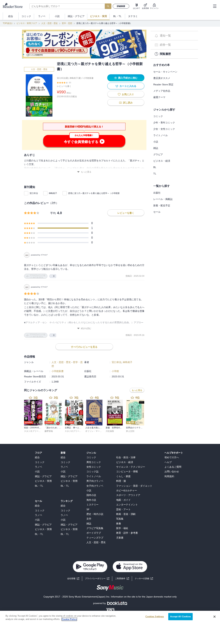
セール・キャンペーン (165, 71)
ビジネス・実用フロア (26, 23)
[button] (144, 578)
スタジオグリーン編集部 (35, 431)
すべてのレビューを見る (84, 346)
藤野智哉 (49, 431)
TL (154, 173)
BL (154, 167)
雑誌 (155, 148)
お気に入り (128, 94)
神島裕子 (53, 193)
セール (157, 211)
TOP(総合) (7, 23)
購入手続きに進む (128, 77)
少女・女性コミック (164, 129)
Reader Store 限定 (163, 84)
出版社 (157, 192)
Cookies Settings (154, 616)
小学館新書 (88, 78)
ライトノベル (160, 135)
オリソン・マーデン (94, 431)
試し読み (128, 102)
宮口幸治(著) (63, 78)
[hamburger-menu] (215, 6)
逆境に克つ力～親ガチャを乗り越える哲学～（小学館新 (94, 193)
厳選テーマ (159, 97)
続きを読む (86, 328)
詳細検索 (121, 6)
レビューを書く (64, 86)
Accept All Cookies (180, 616)
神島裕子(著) (75, 78)
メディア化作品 (161, 90)
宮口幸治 (34, 193)
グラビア (158, 154)
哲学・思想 (67, 23)
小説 (155, 141)
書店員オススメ (161, 78)
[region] (110, 617)
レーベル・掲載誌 (163, 199)
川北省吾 (110, 431)
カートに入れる (127, 86)
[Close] (214, 616)
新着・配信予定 (161, 205)
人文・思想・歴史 (49, 23)
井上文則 (130, 431)
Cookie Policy (69, 619)
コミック (158, 116)
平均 (53, 213)
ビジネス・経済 (161, 160)
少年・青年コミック (164, 122)
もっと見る (86, 172)
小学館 (115, 371)
